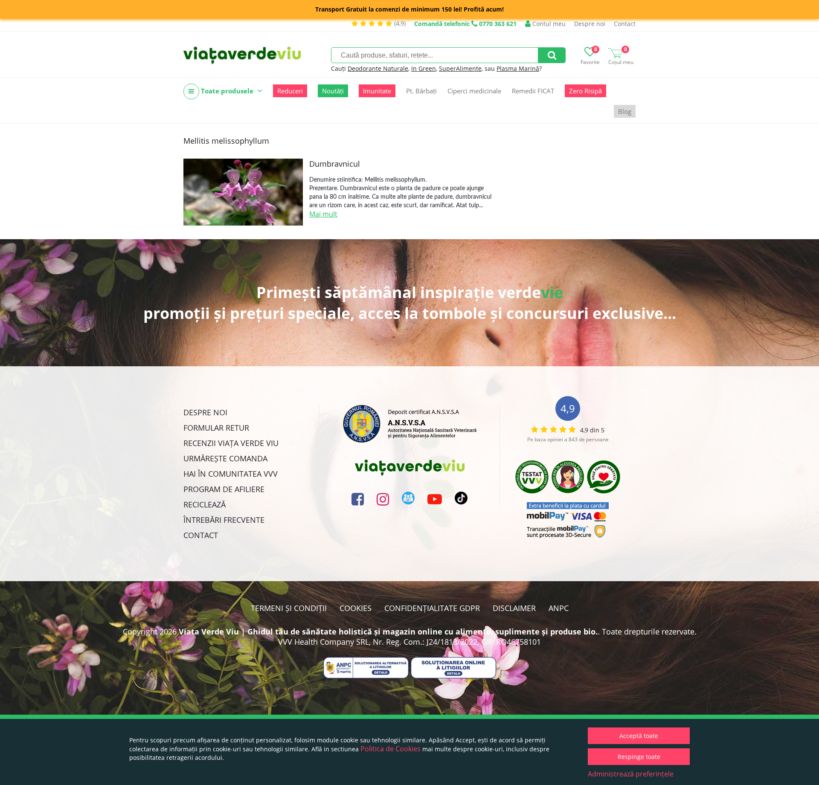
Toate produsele (227, 91)
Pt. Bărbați (421, 91)
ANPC (559, 608)
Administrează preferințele (631, 774)
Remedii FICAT (533, 91)
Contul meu (548, 24)
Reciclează (204, 504)
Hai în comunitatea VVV (230, 474)
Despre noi (589, 24)
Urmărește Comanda (225, 458)
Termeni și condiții (289, 608)
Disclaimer (514, 608)
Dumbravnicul (334, 164)
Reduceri (290, 91)
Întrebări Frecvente (223, 520)
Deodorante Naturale (378, 68)
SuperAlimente (460, 68)
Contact (625, 24)
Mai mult (323, 214)
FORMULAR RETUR (216, 428)
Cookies (356, 608)
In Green (423, 68)
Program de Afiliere (223, 489)
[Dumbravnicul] (243, 192)
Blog (624, 111)
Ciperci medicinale (474, 91)
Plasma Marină (518, 68)
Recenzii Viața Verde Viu (231, 443)
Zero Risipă (585, 91)
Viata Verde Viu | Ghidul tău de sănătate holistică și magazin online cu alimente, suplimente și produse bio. (388, 631)
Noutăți (333, 91)
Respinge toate (639, 757)
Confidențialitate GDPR (432, 608)
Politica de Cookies (390, 748)
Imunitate (377, 91)
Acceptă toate (638, 736)
